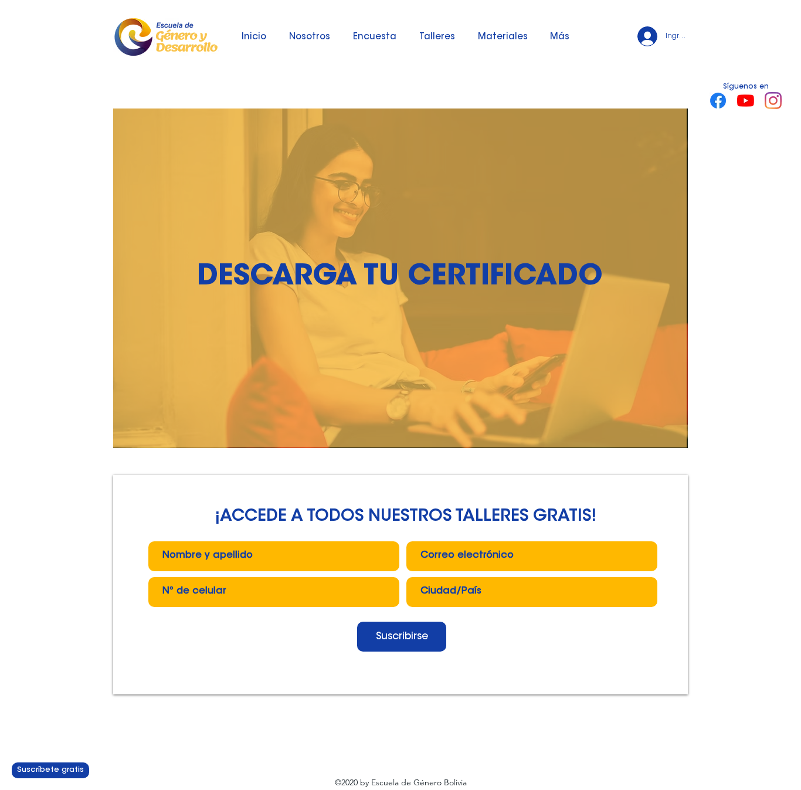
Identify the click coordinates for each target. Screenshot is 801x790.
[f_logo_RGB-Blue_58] (718, 100)
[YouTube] (745, 100)
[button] (437, 37)
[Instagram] (773, 100)
